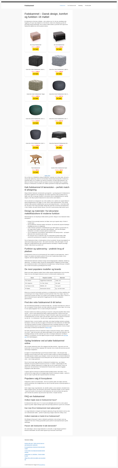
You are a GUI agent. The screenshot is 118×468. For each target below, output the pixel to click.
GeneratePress (42, 464)
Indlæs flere (47, 175)
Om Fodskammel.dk (72, 5)
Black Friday (49, 327)
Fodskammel (29, 5)
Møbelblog (80, 5)
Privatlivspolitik (88, 5)
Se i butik (35, 49)
